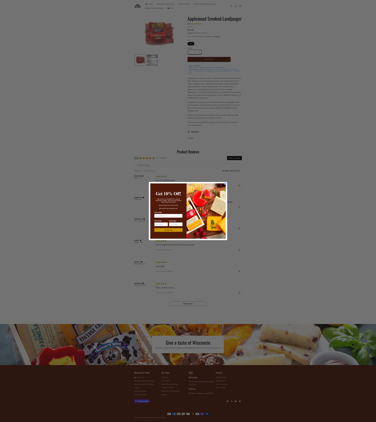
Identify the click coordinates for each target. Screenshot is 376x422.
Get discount (168, 230)
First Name (158, 221)
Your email (158, 212)
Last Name (172, 221)
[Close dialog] (225, 184)
